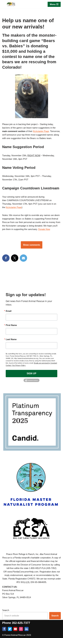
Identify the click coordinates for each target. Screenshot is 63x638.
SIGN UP (31, 373)
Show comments (31, 245)
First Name (11, 325)
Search (5, 610)
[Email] (23, 258)
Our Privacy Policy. (19, 365)
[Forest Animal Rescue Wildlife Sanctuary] (11, 4)
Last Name (11, 339)
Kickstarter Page (41, 131)
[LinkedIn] (26, 629)
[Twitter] (10, 629)
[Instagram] (21, 629)
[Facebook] (6, 258)
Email (8, 311)
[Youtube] (15, 629)
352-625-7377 (21, 622)
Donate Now (44, 229)
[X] (14, 258)
